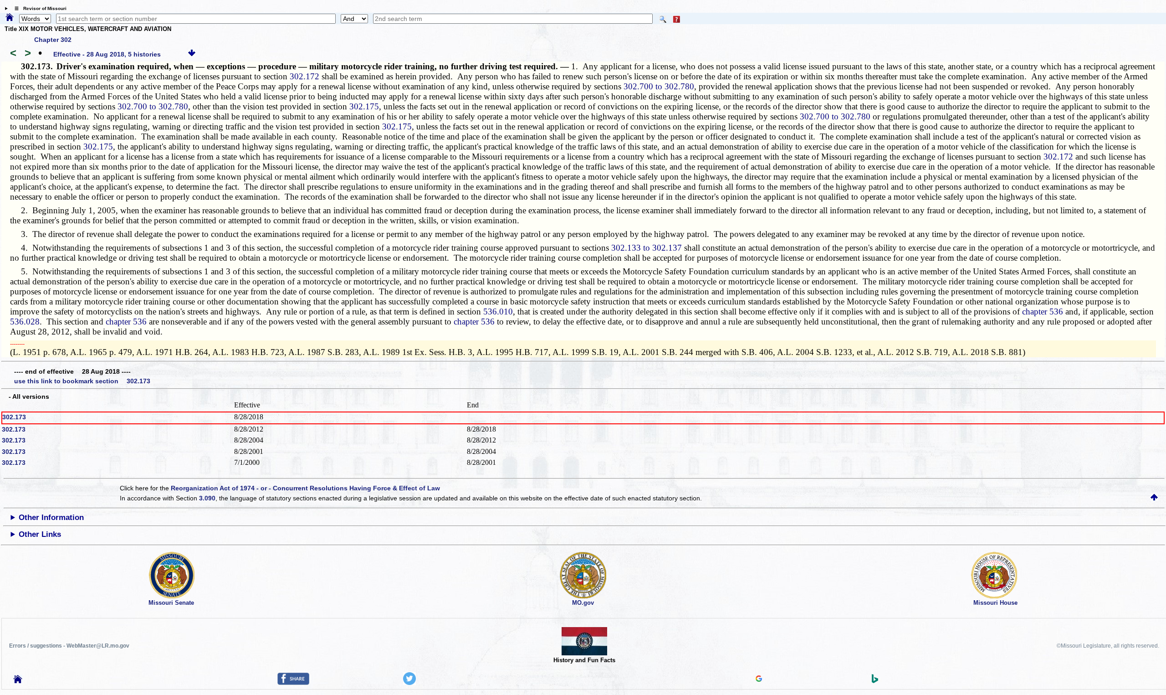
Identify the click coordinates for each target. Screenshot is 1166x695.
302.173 (14, 417)
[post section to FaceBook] (293, 682)
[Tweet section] (409, 682)
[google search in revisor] (759, 679)
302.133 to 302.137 (646, 247)
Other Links (40, 534)
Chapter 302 (53, 39)
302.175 (364, 106)
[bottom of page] (191, 54)
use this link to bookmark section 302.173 (82, 381)
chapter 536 (1042, 311)
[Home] (9, 17)
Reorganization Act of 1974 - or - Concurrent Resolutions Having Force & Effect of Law (305, 488)
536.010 (498, 311)
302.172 (304, 76)
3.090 (207, 498)
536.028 (25, 321)
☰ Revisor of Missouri (38, 8)
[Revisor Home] (17, 681)
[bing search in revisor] (875, 681)
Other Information (51, 517)
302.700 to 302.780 (659, 86)
